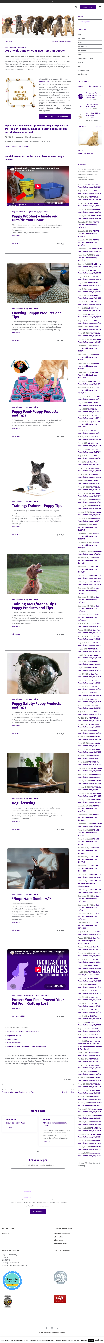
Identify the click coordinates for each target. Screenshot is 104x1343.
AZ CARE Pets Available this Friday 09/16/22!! (88, 916)
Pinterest (68, 42)
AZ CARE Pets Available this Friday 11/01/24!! (88, 375)
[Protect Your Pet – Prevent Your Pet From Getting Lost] (80, 96)
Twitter (61, 42)
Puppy (36, 212)
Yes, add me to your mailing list (38, 1206)
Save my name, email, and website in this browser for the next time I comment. (39, 1202)
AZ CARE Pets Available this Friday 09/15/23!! (88, 608)
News (26, 995)
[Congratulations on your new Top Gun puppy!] (38, 26)
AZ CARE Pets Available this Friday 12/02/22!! (88, 832)
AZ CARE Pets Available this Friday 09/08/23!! (88, 617)
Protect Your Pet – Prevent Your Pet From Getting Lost (38, 1002)
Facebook (55, 42)
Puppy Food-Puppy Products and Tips (35, 413)
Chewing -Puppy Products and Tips (37, 315)
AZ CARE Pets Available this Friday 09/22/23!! (88, 599)
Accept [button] (91, 1340)
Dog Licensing (23, 803)
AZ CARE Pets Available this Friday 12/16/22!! (88, 817)
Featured (90, 154)
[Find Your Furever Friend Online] (80, 106)
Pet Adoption (28, 212)
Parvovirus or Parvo (14, 1043)
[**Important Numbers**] (38, 868)
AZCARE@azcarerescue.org (17, 1265)
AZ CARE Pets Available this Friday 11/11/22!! (88, 859)
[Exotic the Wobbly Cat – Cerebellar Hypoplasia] (80, 116)
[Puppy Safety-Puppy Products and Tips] (38, 673)
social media (44, 82)
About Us (5, 1234)
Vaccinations (82, 74)
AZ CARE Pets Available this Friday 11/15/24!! (88, 366)
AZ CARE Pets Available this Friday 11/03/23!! (88, 569)
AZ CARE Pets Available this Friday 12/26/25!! (88, 233)
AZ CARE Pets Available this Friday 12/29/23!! (88, 527)
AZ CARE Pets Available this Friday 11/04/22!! (88, 868)
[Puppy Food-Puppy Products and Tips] (38, 380)
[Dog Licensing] (38, 773)
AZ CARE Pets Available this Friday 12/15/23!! (88, 545)
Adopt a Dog (58, 1240)
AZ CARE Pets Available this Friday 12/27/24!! (88, 348)
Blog (6, 47)
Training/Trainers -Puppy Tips (37, 506)
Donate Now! (87, 7)
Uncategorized (83, 70)
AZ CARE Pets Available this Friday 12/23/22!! (88, 808)
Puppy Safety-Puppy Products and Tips (36, 705)
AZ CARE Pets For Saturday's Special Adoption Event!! (89, 883)
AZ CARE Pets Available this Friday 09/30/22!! (88, 898)
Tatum (80, 150)
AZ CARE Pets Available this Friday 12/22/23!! (88, 536)
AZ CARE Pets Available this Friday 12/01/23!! (88, 560)
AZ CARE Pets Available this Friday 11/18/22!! (88, 841)
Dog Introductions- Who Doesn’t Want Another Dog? (26, 1046)
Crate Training (12, 1039)
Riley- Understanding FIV (58, 1123)
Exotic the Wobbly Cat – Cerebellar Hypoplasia (93, 115)
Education (12, 47)
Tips (18, 47)
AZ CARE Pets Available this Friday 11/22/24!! (88, 357)
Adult (80, 154)
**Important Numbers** (31, 899)
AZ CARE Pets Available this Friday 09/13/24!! (88, 390)
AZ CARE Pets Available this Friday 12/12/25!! (88, 242)
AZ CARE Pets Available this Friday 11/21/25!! (88, 257)
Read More (16, 236)
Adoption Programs (61, 1243)
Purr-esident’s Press (85, 58)
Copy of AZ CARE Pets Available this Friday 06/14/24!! (89, 424)
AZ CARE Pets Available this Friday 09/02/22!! (88, 925)
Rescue (36, 995)
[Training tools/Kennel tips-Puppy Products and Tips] (38, 574)
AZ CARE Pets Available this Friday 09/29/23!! (88, 590)
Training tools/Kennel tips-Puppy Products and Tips (35, 606)
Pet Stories (60, 1119)
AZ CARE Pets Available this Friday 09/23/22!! (88, 907)
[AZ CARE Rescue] (52, 1328)
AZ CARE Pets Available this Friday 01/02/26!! (88, 224)
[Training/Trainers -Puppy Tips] (38, 475)
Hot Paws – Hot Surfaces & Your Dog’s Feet (23, 1032)
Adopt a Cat (58, 1237)
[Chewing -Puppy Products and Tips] (38, 283)
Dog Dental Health (14, 1035)
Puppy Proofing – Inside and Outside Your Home (35, 218)
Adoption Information (62, 1234)
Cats (84, 154)
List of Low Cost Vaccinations (17, 146)
